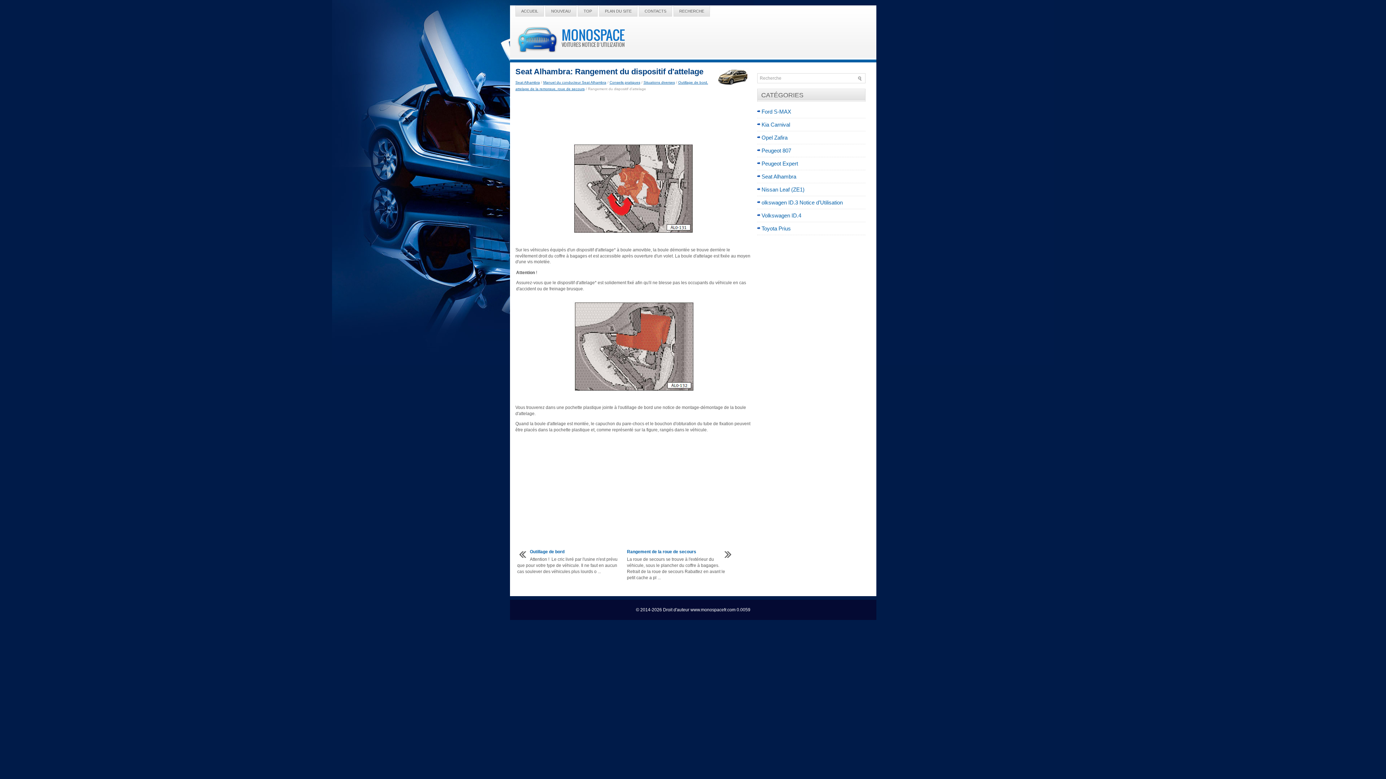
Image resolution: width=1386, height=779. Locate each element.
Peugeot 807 (776, 151)
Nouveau (561, 11)
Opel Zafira (775, 138)
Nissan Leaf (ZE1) (783, 189)
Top (588, 11)
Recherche (691, 11)
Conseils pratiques (625, 82)
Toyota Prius (776, 228)
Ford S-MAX (776, 112)
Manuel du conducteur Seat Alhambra (574, 82)
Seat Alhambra (527, 82)
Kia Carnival (776, 125)
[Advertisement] (633, 117)
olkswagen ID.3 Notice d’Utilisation (802, 202)
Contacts (655, 11)
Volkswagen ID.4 (781, 215)
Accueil (529, 11)
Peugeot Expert (780, 163)
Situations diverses (659, 82)
